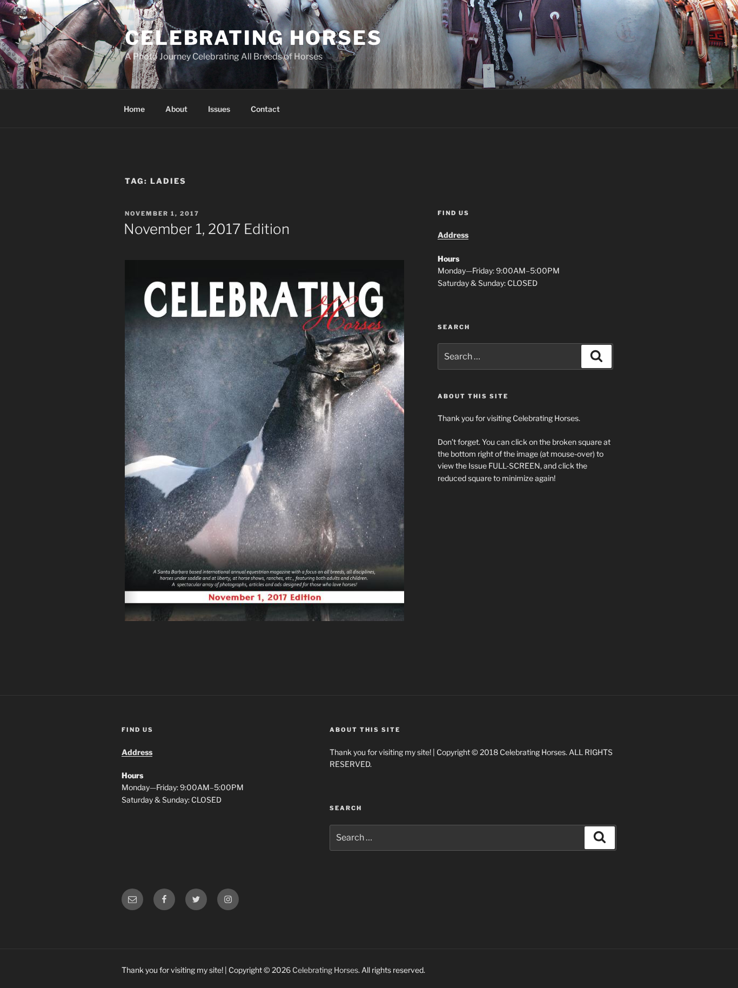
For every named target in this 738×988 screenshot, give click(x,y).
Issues (219, 109)
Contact (265, 109)
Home (134, 109)
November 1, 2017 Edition (207, 229)
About (176, 109)
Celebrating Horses (254, 38)
